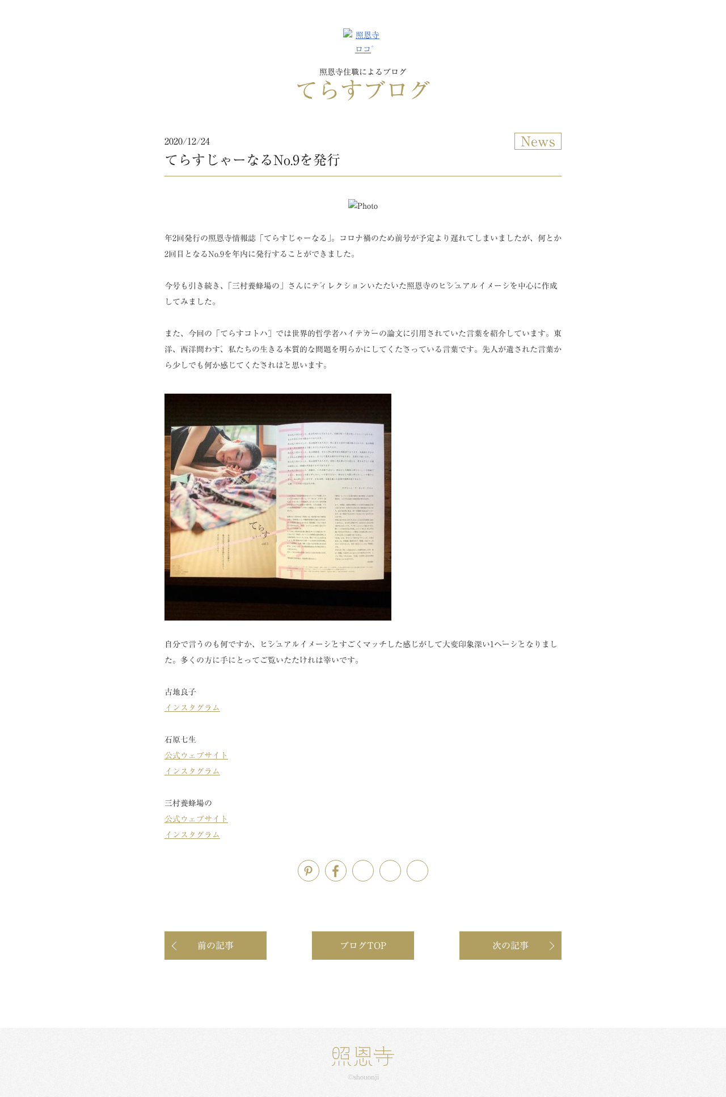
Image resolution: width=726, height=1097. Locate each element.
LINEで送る (400, 867)
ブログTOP (363, 945)
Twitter (373, 867)
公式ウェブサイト (196, 756)
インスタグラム (192, 708)
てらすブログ (363, 85)
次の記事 (510, 945)
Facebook (346, 867)
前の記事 (215, 945)
